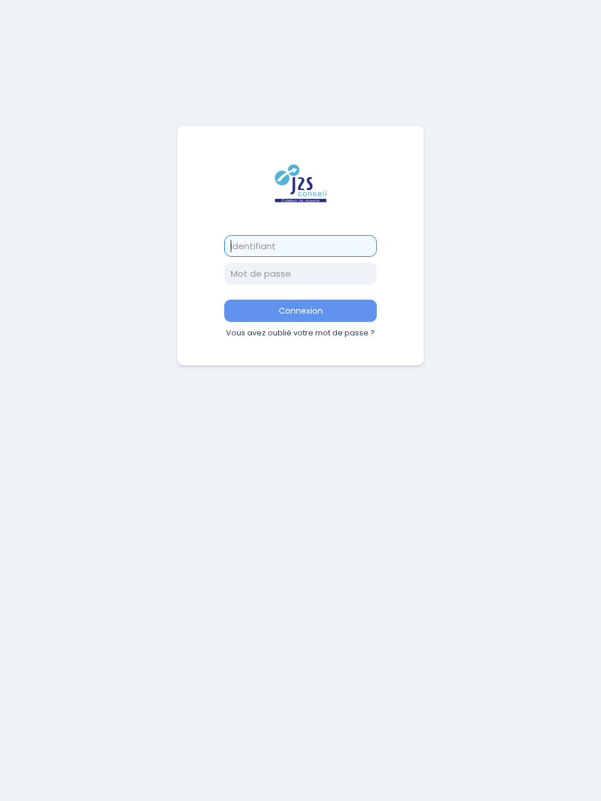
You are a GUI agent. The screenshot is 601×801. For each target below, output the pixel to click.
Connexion (301, 311)
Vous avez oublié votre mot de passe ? (300, 332)
